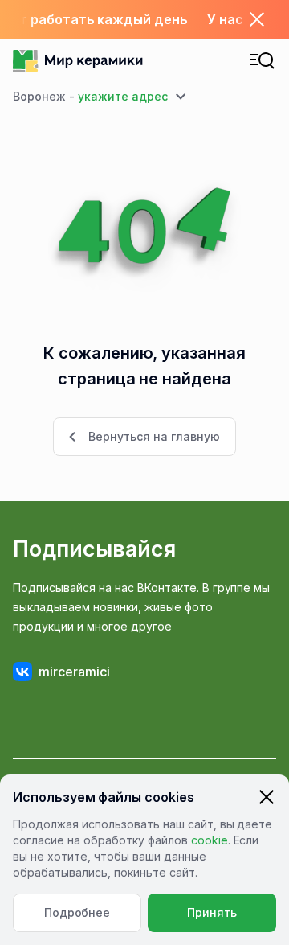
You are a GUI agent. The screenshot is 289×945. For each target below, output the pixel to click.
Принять (212, 912)
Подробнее (77, 912)
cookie (209, 840)
